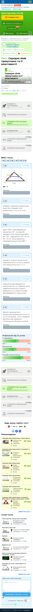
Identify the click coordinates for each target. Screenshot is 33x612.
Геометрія (26, 38)
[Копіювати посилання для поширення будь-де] (13, 431)
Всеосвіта (4, 38)
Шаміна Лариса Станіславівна (12, 46)
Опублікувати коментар (16, 594)
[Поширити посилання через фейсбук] (16, 431)
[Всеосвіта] (2, 1)
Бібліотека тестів (15, 38)
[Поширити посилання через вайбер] (20, 431)
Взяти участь (6, 9)
